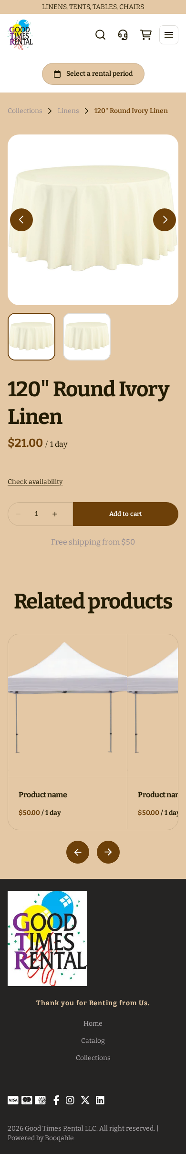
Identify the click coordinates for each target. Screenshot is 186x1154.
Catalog (93, 1041)
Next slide (108, 852)
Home (93, 1024)
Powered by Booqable (41, 1138)
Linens (68, 111)
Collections (25, 111)
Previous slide (77, 852)
